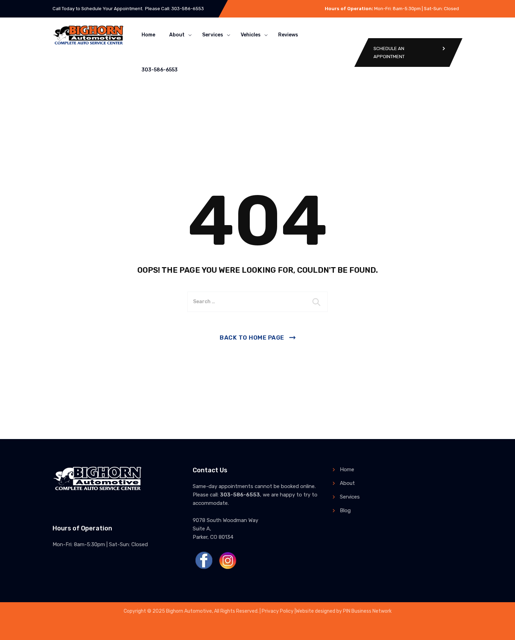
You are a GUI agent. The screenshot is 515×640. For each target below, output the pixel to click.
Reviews (288, 35)
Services (212, 35)
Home (148, 35)
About (177, 35)
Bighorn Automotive (189, 611)
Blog (345, 510)
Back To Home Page (252, 337)
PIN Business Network (367, 611)
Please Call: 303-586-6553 (174, 8)
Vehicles (251, 35)
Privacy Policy (278, 611)
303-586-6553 (160, 70)
